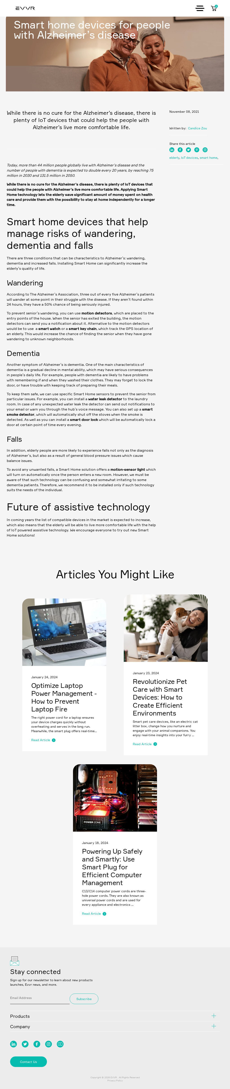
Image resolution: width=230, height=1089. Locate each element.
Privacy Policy (115, 1080)
